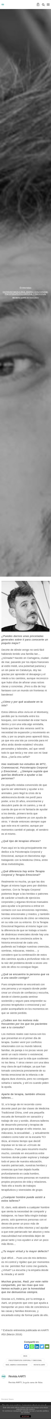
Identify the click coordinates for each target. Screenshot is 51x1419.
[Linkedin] (37, 1346)
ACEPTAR (25, 1416)
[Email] (47, 1346)
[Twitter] (42, 1346)
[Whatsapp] (31, 1346)
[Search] (43, 4)
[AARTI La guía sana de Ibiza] (2, 4)
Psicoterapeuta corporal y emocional (25, 1360)
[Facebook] (26, 1346)
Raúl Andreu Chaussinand (16, 1365)
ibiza (25, 1356)
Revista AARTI (19, 298)
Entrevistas (25, 288)
